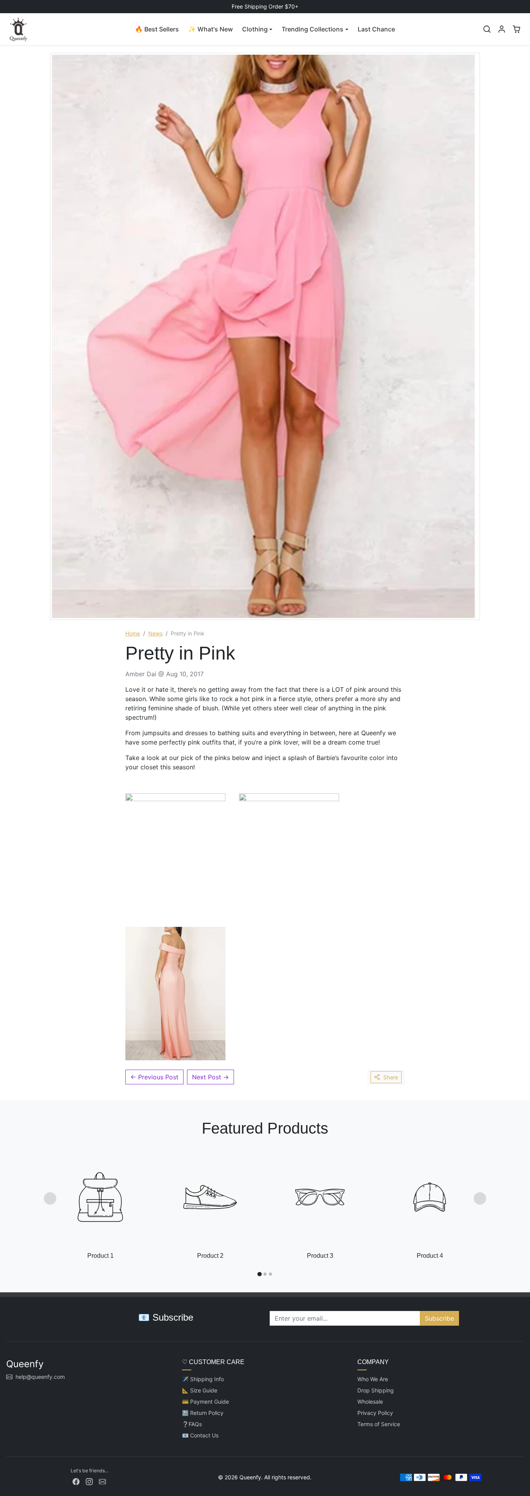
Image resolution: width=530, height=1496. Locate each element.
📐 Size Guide (199, 1390)
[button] (487, 29)
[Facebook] (76, 1481)
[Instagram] (89, 1481)
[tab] (259, 1274)
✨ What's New (210, 29)
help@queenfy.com (40, 1376)
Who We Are (372, 1379)
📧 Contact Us (200, 1435)
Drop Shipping (375, 1390)
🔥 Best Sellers (157, 29)
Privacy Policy (375, 1412)
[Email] (102, 1481)
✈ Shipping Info (203, 1379)
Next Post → (210, 1077)
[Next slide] (480, 1198)
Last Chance (376, 29)
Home (132, 633)
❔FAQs (192, 1424)
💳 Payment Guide (205, 1401)
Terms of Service (378, 1424)
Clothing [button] (255, 29)
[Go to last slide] (50, 1198)
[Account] (501, 29)
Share (390, 1077)
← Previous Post (154, 1077)
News (155, 633)
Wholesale (370, 1401)
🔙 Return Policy (202, 1412)
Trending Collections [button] (312, 29)
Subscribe (439, 1318)
